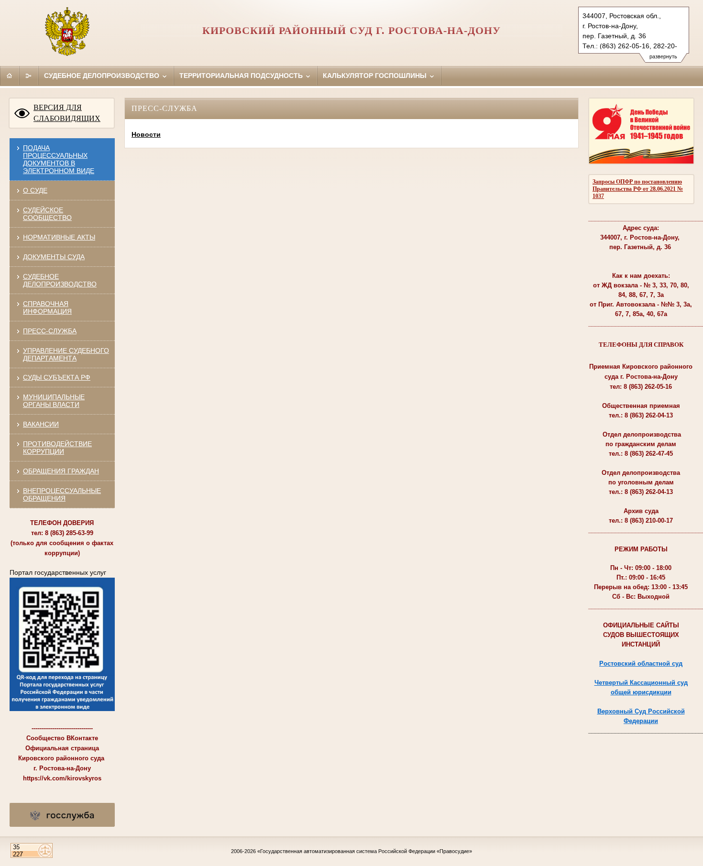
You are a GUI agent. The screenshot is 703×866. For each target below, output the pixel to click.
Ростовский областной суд (640, 663)
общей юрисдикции (641, 692)
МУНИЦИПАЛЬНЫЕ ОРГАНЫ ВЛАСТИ (54, 400)
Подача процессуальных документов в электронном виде (58, 159)
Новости (146, 134)
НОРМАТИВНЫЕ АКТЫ (59, 237)
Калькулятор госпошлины (375, 75)
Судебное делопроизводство (102, 75)
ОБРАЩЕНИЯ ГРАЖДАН (61, 471)
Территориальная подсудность (242, 75)
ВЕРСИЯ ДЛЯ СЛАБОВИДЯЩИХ (66, 112)
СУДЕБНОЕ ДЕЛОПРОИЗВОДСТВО (60, 280)
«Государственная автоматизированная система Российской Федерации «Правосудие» (364, 851)
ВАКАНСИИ (41, 424)
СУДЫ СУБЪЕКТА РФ (56, 377)
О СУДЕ (35, 190)
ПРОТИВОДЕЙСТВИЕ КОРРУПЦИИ (57, 447)
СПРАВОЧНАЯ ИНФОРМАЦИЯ (47, 307)
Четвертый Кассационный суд (641, 682)
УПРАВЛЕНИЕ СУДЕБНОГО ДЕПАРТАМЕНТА (66, 354)
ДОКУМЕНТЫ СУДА (54, 257)
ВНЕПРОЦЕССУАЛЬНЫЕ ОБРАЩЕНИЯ (62, 494)
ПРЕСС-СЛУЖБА (50, 331)
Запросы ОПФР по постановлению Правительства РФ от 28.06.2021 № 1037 (638, 188)
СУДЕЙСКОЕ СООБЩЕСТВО (47, 213)
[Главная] (9, 75)
